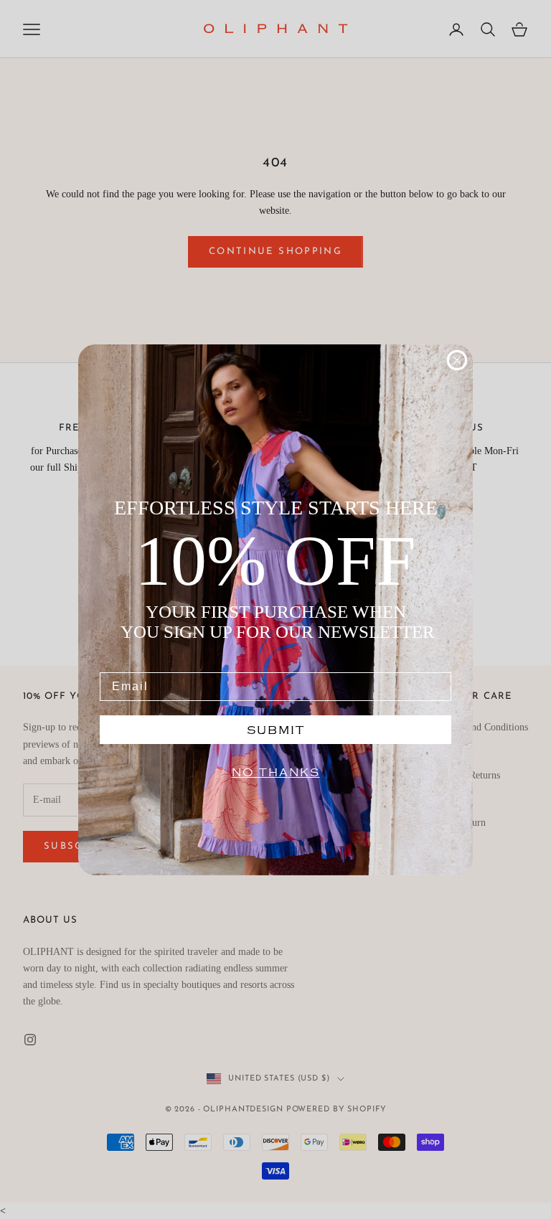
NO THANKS (276, 772)
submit (276, 730)
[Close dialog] (457, 360)
